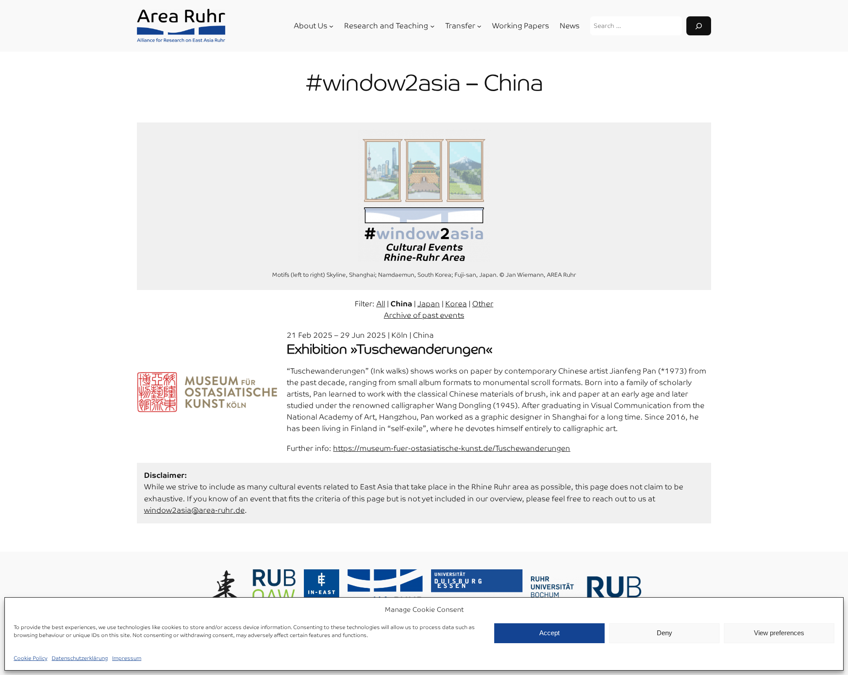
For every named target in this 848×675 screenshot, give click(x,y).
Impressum (126, 658)
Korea (456, 304)
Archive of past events (424, 315)
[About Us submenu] (331, 26)
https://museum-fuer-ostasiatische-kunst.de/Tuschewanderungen (451, 448)
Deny (664, 633)
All (380, 304)
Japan (428, 304)
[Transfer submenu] (479, 26)
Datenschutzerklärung (80, 658)
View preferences (779, 633)
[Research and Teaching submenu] (432, 26)
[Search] (698, 25)
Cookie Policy (30, 658)
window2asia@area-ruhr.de (194, 510)
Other (482, 304)
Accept (549, 633)
